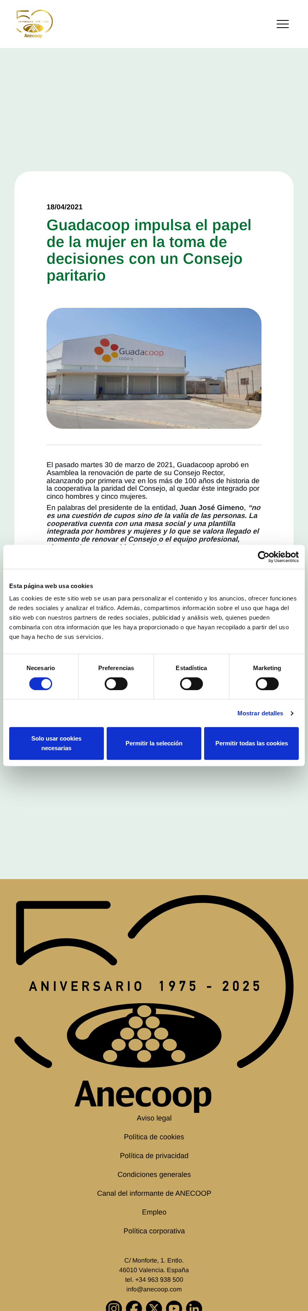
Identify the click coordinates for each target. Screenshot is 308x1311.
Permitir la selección (154, 743)
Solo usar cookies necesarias (56, 743)
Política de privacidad (154, 1156)
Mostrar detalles (260, 713)
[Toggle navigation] (283, 24)
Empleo (154, 1212)
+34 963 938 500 (159, 1279)
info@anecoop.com (154, 1289)
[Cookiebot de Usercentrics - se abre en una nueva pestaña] (264, 557)
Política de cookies (154, 1137)
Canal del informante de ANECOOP (154, 1193)
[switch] (116, 683)
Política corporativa (154, 1231)
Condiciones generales (154, 1174)
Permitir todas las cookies (251, 743)
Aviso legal (154, 1118)
